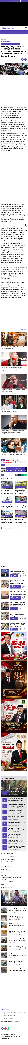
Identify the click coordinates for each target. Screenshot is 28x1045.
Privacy (18, 1036)
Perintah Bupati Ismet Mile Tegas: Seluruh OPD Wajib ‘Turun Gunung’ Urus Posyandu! (15, 799)
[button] (26, 28)
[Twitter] (19, 475)
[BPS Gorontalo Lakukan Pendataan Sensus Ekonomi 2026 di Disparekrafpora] (4, 925)
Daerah (3, 884)
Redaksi (13, 1034)
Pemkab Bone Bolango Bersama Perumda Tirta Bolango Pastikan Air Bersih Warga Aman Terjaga (16, 962)
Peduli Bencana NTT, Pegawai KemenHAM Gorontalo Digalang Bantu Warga (16, 847)
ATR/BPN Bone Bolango (13, 460)
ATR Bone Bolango (8, 861)
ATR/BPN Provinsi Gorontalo (10, 864)
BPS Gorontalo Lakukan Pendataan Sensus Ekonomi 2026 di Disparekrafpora (16, 924)
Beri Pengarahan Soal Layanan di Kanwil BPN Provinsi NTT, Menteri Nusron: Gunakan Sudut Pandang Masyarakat (7, 521)
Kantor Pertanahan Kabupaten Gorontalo (11, 43)
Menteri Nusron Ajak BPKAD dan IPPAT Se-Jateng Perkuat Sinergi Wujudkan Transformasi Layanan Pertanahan (7, 506)
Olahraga (3, 875)
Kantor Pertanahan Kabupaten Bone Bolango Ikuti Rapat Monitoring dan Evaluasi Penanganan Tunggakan (17, 616)
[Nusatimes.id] (7, 28)
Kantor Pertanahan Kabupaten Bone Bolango (15, 586)
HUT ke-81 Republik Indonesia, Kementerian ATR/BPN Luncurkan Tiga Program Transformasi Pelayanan (17, 573)
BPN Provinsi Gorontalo (13, 608)
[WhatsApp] (25, 475)
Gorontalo (4, 873)
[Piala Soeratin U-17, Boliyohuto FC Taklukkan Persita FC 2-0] (4, 933)
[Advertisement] (14, 12)
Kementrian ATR (22, 462)
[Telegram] (22, 475)
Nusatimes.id (9, 1041)
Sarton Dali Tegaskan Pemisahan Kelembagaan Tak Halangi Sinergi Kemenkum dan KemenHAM (16, 829)
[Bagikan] (25, 59)
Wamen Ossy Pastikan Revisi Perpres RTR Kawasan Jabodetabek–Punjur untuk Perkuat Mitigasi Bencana (18, 594)
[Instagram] (5, 1028)
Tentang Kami (5, 1034)
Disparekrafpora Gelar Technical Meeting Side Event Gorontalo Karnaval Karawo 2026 (17, 917)
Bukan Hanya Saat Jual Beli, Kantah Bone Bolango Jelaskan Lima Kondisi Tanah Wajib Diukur (20, 492)
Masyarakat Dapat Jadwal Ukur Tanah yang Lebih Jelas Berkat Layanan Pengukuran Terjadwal (20, 506)
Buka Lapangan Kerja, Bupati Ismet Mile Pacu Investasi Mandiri (16, 823)
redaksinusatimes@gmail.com (12, 1021)
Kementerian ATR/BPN (6, 41)
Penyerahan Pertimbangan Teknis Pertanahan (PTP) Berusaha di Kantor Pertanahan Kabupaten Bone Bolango (17, 626)
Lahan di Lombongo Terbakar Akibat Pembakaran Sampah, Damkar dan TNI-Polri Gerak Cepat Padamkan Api (17, 969)
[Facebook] (16, 475)
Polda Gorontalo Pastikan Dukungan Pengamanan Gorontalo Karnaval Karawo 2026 (16, 841)
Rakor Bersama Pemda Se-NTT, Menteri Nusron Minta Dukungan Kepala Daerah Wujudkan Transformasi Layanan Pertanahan (21, 521)
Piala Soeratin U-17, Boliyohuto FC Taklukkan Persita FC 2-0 (16, 805)
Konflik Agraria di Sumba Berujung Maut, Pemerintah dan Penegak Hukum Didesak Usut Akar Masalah (16, 835)
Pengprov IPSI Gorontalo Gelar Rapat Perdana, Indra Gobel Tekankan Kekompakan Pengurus (17, 811)
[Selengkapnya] (14, 1009)
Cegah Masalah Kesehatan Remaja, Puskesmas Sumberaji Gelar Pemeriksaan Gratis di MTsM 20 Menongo (17, 947)
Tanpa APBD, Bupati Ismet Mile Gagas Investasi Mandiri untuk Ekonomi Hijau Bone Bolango (17, 909)
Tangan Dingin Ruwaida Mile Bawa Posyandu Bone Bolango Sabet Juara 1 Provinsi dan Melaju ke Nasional (16, 817)
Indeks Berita (5, 1038)
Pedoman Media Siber (7, 1036)
